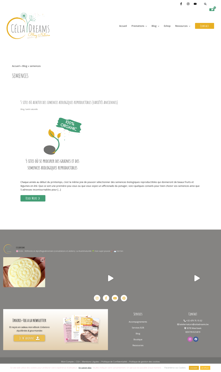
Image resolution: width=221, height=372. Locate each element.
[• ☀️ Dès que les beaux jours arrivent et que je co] (24, 278)
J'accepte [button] (193, 368)
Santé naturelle (31, 109)
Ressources (137, 345)
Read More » (34, 197)
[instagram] (188, 4)
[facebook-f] (181, 4)
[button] (205, 4)
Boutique (138, 339)
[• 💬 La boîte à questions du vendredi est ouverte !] (110, 278)
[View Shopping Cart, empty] (211, 9)
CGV (78, 361)
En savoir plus (85, 367)
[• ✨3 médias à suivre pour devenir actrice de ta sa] (197, 278)
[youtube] (195, 4)
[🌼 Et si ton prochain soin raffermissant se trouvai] (67, 278)
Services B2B (138, 327)
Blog (22, 109)
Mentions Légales (90, 361)
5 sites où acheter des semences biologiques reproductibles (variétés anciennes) (69, 102)
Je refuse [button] (205, 368)
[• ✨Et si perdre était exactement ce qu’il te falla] (154, 278)
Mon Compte (67, 361)
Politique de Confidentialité (114, 361)
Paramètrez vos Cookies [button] (175, 367)
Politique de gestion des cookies (144, 361)
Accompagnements (138, 321)
